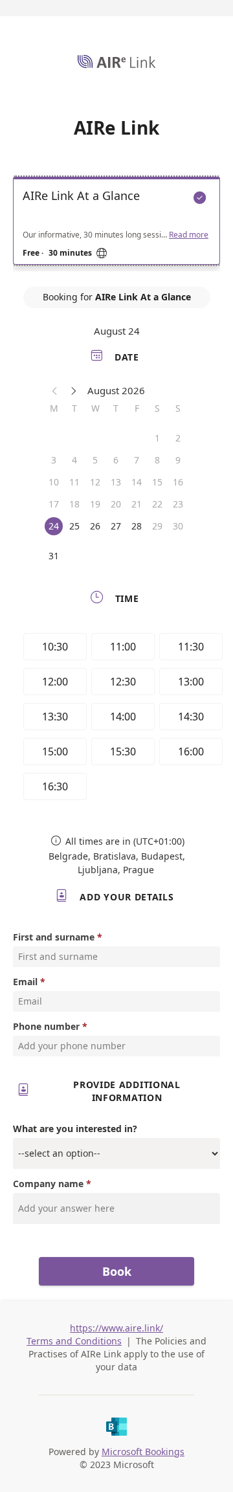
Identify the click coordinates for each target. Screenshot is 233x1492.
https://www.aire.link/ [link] (116, 1328)
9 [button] (178, 460)
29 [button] (157, 526)
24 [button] (54, 526)
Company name (48, 1183)
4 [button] (74, 460)
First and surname (53, 937)
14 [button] (136, 482)
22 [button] (157, 504)
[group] (120, 718)
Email (25, 981)
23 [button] (178, 504)
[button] (55, 390)
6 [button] (115, 460)
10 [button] (54, 482)
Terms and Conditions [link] (74, 1341)
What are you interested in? (75, 1128)
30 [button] (178, 526)
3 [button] (53, 460)
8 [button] (157, 460)
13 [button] (116, 482)
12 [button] (95, 482)
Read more (188, 234)
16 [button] (178, 482)
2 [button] (178, 438)
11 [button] (74, 482)
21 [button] (136, 504)
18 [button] (74, 504)
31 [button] (54, 556)
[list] (116, 224)
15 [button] (157, 482)
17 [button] (54, 504)
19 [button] (95, 504)
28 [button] (136, 526)
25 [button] (74, 526)
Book (116, 1271)
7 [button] (136, 460)
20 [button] (116, 504)
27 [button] (116, 526)
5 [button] (95, 460)
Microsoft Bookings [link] (143, 1451)
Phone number (46, 1026)
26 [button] (95, 526)
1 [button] (157, 438)
